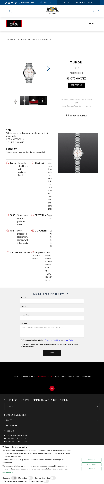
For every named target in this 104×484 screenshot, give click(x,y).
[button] (10, 11)
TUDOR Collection (44, 377)
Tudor (9, 39)
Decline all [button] (91, 469)
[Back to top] (52, 388)
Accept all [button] (91, 460)
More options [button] (91, 464)
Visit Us (47, 3)
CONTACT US (86, 377)
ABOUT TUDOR (60, 377)
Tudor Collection (25, 39)
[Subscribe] (97, 406)
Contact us (76, 85)
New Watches (73, 377)
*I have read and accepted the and (48, 340)
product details (78, 116)
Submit (52, 352)
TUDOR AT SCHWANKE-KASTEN (24, 377)
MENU (91, 24)
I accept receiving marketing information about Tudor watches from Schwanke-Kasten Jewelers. (51, 345)
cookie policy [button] (8, 472)
